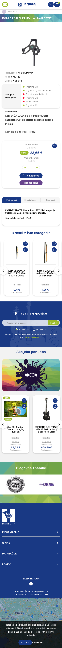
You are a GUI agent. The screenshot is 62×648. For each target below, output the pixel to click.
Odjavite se (41, 329)
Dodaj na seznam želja (25, 243)
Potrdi (25, 642)
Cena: (24, 153)
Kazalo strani (19, 591)
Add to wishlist (54, 146)
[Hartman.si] (8, 516)
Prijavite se (24, 329)
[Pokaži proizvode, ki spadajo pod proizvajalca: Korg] (46, 484)
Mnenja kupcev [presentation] (31, 200)
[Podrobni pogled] (31, 49)
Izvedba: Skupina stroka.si (37, 591)
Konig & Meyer (25, 73)
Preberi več (38, 642)
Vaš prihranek (31, 158)
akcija (8, 419)
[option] (16, 268)
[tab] (11, 200)
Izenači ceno (31, 182)
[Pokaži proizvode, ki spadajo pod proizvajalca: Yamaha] (15, 484)
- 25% (6, 398)
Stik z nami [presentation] (50, 200)
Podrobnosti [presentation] (11, 200)
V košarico (33, 175)
